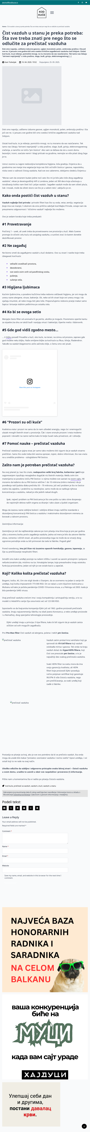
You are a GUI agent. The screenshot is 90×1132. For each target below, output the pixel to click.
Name (5, 846)
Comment (7, 831)
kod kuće (9, 786)
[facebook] (78, 2)
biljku (8, 337)
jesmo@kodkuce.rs (10, 2)
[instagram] (82, 2)
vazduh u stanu (49, 786)
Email (5, 856)
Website (5, 866)
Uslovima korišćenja (21, 794)
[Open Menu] (52, 12)
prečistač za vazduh (22, 786)
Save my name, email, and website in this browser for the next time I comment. (32, 876)
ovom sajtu (76, 478)
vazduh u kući (36, 786)
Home (4, 26)
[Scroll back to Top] (84, 1126)
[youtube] (86, 2)
